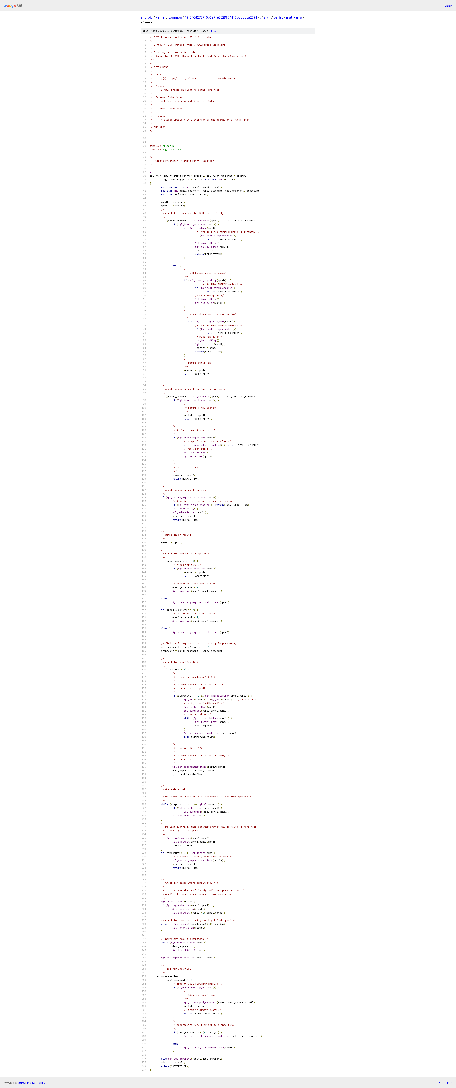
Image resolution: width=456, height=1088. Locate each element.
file (214, 30)
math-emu (294, 17)
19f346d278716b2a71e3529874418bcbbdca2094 (221, 17)
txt (441, 1082)
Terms (41, 1082)
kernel (160, 17)
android (147, 17)
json (449, 1082)
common (175, 17)
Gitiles (21, 1082)
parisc (278, 17)
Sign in (448, 5)
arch (267, 17)
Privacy (31, 1082)
